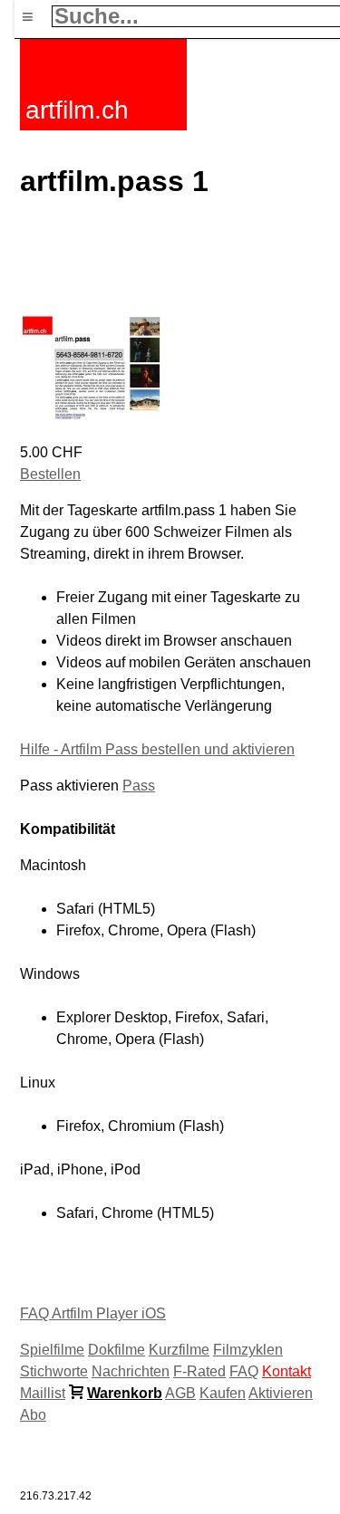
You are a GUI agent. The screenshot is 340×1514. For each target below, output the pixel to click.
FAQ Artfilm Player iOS (93, 1313)
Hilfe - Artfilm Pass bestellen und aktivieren (157, 749)
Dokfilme (116, 1349)
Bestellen (50, 474)
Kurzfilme (179, 1349)
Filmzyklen (248, 1349)
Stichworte (54, 1371)
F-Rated (199, 1371)
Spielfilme (52, 1349)
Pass (138, 785)
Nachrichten (131, 1371)
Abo (33, 1415)
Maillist (42, 1393)
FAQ (243, 1371)
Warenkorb (124, 1393)
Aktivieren (280, 1393)
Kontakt (286, 1371)
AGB (180, 1393)
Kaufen (222, 1393)
